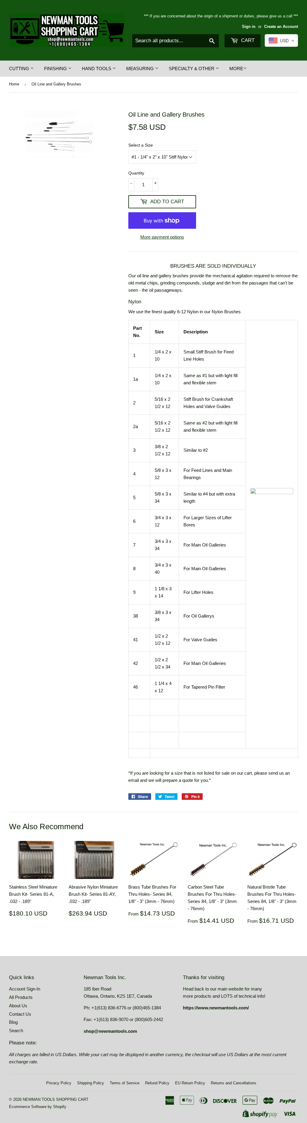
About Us (18, 1005)
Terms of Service (124, 1083)
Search (16, 1030)
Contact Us (20, 1014)
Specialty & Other (192, 68)
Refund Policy (157, 1083)
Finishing (56, 68)
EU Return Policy (190, 1083)
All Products (21, 997)
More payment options (162, 237)
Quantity (136, 173)
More (236, 68)
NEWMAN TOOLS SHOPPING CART (55, 1099)
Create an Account (281, 26)
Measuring (140, 68)
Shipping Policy (90, 1083)
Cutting (19, 68)
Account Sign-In (24, 988)
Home (14, 84)
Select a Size (140, 145)
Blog (13, 1022)
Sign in (248, 26)
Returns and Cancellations (233, 1083)
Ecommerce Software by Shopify (37, 1106)
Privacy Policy (58, 1083)
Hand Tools (97, 68)
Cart (247, 40)
